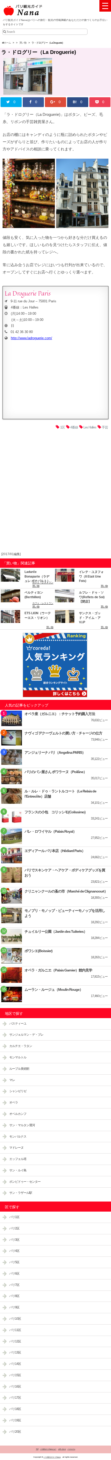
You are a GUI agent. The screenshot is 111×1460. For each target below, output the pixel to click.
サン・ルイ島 (17, 1170)
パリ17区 (15, 1397)
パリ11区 (15, 1330)
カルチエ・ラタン (20, 1046)
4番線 (74, 427)
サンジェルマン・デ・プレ (26, 1034)
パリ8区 (14, 1296)
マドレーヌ (16, 1147)
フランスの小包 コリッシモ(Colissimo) (55, 812)
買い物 (22, 42)
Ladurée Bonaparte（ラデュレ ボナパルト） (37, 576)
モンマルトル (17, 1057)
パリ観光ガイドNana (52, 1457)
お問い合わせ (62, 1449)
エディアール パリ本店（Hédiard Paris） (55, 851)
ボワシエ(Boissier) (38, 951)
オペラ (13, 1102)
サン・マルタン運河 (22, 1125)
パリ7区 (14, 1285)
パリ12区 (15, 1341)
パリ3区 (14, 1240)
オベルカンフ (17, 1114)
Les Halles (89, 427)
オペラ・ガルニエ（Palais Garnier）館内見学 (58, 970)
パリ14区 (15, 1364)
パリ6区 (14, 1273)
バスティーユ (17, 1023)
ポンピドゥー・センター (25, 1181)
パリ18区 (15, 1409)
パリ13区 (15, 1352)
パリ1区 (14, 1217)
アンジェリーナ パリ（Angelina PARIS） (55, 752)
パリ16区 (15, 1386)
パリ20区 (15, 1431)
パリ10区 (15, 1318)
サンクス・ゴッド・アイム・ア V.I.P (90, 617)
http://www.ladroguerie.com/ (31, 338)
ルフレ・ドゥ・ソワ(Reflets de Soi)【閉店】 (92, 597)
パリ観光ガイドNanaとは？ (48, 1449)
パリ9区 (14, 1307)
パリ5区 (14, 1262)
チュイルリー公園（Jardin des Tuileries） (56, 931)
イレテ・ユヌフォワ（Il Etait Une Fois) (91, 576)
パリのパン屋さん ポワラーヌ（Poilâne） (56, 772)
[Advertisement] (55, 492)
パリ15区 (15, 1375)
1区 (62, 427)
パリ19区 (15, 1420)
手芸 (105, 427)
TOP (37, 1449)
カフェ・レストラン (42, 582)
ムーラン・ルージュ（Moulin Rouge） (54, 989)
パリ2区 (14, 1228)
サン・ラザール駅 (20, 1193)
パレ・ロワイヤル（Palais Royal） (50, 831)
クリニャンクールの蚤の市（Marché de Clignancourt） (66, 891)
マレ (12, 1080)
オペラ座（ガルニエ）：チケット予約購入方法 (60, 714)
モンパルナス (17, 1136)
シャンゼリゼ (17, 1091)
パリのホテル (71, 1449)
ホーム (7, 42)
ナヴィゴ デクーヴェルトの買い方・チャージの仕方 (63, 733)
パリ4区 (14, 1251)
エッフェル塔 (17, 1159)
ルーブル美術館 (19, 1068)
